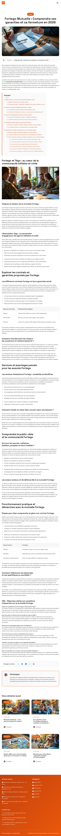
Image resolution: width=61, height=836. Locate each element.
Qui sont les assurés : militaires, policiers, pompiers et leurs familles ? (24, 124)
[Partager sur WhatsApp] (29, 664)
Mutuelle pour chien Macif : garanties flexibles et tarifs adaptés (42, 755)
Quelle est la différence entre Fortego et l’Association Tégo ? (26, 139)
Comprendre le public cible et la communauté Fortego (18, 122)
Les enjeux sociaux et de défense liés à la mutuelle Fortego (23, 127)
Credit (36, 794)
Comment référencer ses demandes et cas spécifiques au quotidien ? (25, 134)
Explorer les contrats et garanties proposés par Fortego (18, 107)
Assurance (38, 785)
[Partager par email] (33, 664)
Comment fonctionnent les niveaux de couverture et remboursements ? (26, 112)
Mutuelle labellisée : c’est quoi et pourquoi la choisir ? (13, 720)
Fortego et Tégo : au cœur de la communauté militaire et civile (20, 99)
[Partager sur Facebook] (22, 664)
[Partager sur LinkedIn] (25, 664)
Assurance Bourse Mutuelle (40, 833)
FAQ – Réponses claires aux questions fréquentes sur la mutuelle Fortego (26, 137)
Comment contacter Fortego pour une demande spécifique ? (27, 148)
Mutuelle (30, 14)
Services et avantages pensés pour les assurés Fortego (18, 114)
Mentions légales (6, 833)
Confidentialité (16, 833)
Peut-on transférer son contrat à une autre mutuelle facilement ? (28, 151)
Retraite (37, 788)
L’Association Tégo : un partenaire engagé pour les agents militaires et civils (26, 104)
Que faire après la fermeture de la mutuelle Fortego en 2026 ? (27, 141)
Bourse (36, 797)
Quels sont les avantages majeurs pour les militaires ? (25, 144)
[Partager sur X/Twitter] (18, 664)
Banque (37, 782)
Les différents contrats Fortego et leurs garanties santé (21, 109)
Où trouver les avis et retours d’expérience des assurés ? (26, 146)
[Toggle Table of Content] (6, 97)
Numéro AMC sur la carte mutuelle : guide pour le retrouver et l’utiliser (15, 755)
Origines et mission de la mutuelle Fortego (18, 102)
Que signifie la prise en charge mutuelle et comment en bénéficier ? (41, 721)
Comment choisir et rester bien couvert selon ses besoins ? (23, 119)
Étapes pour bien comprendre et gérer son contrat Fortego (22, 132)
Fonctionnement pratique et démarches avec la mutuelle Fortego (20, 130)
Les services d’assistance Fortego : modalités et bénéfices (22, 117)
